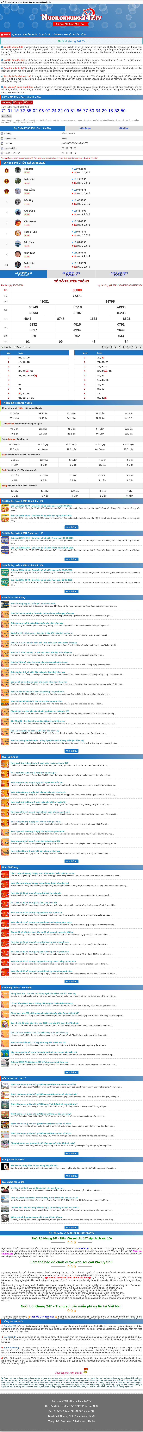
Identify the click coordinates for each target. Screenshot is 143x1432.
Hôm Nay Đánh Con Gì (14, 1078)
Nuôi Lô (36, 34)
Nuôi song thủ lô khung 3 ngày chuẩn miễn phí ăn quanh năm (40, 812)
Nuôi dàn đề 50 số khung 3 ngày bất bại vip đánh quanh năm (40, 952)
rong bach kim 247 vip (63, 1426)
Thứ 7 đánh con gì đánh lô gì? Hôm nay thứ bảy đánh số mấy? (41, 1133)
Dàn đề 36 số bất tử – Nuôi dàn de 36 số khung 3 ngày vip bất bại (42, 932)
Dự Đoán (16, 34)
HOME (6, 34)
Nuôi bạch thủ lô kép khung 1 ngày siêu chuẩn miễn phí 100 (39, 763)
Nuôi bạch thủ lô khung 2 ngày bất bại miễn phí (33, 773)
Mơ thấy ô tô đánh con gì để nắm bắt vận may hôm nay (37, 1188)
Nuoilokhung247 (47, 1426)
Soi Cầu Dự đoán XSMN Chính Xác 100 (22, 565)
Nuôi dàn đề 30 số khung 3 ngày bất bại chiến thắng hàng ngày (41, 922)
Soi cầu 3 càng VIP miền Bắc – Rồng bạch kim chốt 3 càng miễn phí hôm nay (47, 740)
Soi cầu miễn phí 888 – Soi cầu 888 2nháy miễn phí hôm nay (39, 1033)
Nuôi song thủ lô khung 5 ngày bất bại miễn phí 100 (35, 841)
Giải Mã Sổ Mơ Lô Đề (13, 1182)
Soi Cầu (26, 34)
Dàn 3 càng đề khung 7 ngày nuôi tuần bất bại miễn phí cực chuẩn (43, 873)
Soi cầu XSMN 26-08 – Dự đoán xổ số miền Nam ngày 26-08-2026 (41, 570)
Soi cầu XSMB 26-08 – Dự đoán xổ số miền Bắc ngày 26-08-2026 (41, 506)
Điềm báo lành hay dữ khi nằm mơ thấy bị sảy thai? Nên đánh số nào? (44, 1198)
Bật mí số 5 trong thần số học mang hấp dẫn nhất (34, 1165)
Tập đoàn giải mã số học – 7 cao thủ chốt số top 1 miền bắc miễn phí (44, 1052)
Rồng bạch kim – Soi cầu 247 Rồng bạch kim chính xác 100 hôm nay (43, 993)
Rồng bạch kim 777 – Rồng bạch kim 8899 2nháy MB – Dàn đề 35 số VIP (45, 1013)
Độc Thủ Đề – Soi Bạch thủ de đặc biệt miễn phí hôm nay (38, 721)
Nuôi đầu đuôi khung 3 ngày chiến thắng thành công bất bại (40, 883)
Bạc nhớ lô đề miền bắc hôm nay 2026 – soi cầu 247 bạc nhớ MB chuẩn (45, 1023)
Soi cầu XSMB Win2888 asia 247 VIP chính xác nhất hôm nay (39, 1062)
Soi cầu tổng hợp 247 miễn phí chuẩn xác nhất (33, 603)
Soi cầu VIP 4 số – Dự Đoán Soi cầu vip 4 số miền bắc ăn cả (39, 662)
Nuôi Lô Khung (10, 757)
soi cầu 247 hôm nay (43, 1317)
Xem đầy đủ (6, 116)
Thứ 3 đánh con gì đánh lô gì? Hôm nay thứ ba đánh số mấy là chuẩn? (44, 1094)
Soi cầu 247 (88, 1426)
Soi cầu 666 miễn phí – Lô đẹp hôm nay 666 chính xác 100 (38, 1042)
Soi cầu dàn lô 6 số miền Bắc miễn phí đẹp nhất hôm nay (38, 672)
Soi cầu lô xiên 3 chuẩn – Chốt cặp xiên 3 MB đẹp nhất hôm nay (41, 652)
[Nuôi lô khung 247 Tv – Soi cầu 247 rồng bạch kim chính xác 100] (71, 17)
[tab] (32, 128)
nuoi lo (52, 1382)
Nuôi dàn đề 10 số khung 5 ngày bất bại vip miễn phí (36, 893)
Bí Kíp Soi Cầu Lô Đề (13, 1159)
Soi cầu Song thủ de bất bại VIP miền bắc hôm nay (35, 731)
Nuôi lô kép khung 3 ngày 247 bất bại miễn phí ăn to (36, 822)
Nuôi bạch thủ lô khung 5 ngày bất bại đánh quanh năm (37, 831)
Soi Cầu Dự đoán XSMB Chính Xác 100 (22, 501)
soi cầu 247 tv (54, 1426)
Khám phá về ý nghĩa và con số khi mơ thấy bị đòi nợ (36, 1217)
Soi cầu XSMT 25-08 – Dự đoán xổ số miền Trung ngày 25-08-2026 (42, 548)
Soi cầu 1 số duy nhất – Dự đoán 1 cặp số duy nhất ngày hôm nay (42, 613)
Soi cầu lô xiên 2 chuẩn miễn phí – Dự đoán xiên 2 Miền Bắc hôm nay (44, 643)
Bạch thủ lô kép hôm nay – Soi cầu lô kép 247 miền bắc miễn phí (41, 633)
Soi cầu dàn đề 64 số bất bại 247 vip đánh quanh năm (36, 701)
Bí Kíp (76, 34)
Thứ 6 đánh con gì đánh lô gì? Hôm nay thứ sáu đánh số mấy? (41, 1123)
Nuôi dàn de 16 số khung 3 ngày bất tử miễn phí (34, 903)
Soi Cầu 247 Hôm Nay (13, 597)
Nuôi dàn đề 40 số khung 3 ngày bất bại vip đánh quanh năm (40, 942)
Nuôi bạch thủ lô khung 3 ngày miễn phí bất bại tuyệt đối (38, 802)
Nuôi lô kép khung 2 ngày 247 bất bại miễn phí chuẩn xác (38, 792)
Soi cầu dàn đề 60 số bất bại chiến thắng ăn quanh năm (37, 691)
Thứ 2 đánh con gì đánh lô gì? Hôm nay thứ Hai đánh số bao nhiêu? (43, 1084)
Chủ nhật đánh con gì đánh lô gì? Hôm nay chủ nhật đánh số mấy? (43, 1143)
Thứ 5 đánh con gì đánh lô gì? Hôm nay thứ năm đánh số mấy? (41, 1114)
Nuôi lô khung (71, 1426)
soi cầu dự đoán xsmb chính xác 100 (68, 1277)
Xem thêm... (71, 527)
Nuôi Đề (46, 34)
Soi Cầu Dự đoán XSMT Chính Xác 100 (22, 533)
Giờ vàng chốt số (61, 34)
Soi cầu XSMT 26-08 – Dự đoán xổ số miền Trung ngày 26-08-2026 (42, 538)
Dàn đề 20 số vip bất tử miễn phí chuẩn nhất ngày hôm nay (39, 682)
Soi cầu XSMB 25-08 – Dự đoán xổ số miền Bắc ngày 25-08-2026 (41, 515)
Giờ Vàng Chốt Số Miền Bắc (17, 987)
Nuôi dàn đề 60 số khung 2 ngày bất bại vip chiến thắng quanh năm (43, 961)
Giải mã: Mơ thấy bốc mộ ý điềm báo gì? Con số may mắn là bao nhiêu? (45, 1207)
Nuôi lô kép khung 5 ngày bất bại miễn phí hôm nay (35, 851)
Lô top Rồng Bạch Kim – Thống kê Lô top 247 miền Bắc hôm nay (42, 1003)
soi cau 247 (129, 1378)
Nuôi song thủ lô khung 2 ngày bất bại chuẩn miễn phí (37, 782)
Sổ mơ (83, 34)
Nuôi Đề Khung (10, 867)
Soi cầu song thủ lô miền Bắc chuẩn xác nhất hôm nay (37, 623)
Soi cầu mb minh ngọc (80, 1426)
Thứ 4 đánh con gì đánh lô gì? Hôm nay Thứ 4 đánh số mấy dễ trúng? (44, 1104)
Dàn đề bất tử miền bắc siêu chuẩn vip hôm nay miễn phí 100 (40, 711)
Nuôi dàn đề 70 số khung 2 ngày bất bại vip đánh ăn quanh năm (41, 971)
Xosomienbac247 (96, 1426)
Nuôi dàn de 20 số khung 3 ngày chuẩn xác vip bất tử (36, 912)
